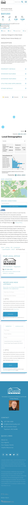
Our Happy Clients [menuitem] (7, 445)
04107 (13, 249)
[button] (22, 1)
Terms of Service (13, 370)
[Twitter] (13, 454)
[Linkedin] (6, 454)
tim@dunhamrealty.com (12, 424)
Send (10, 365)
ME (11, 247)
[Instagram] (17, 454)
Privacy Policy (18, 222)
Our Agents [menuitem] (5, 442)
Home (2, 247)
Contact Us (5, 273)
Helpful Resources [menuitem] (7, 447)
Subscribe (10, 314)
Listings (7, 247)
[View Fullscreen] (3, 187)
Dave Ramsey (14, 398)
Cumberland (17, 247)
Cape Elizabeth (6, 249)
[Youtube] (10, 454)
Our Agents (11, 273)
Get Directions (14, 206)
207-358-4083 (8, 269)
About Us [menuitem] (4, 440)
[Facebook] (3, 454)
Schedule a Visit (19, 326)
